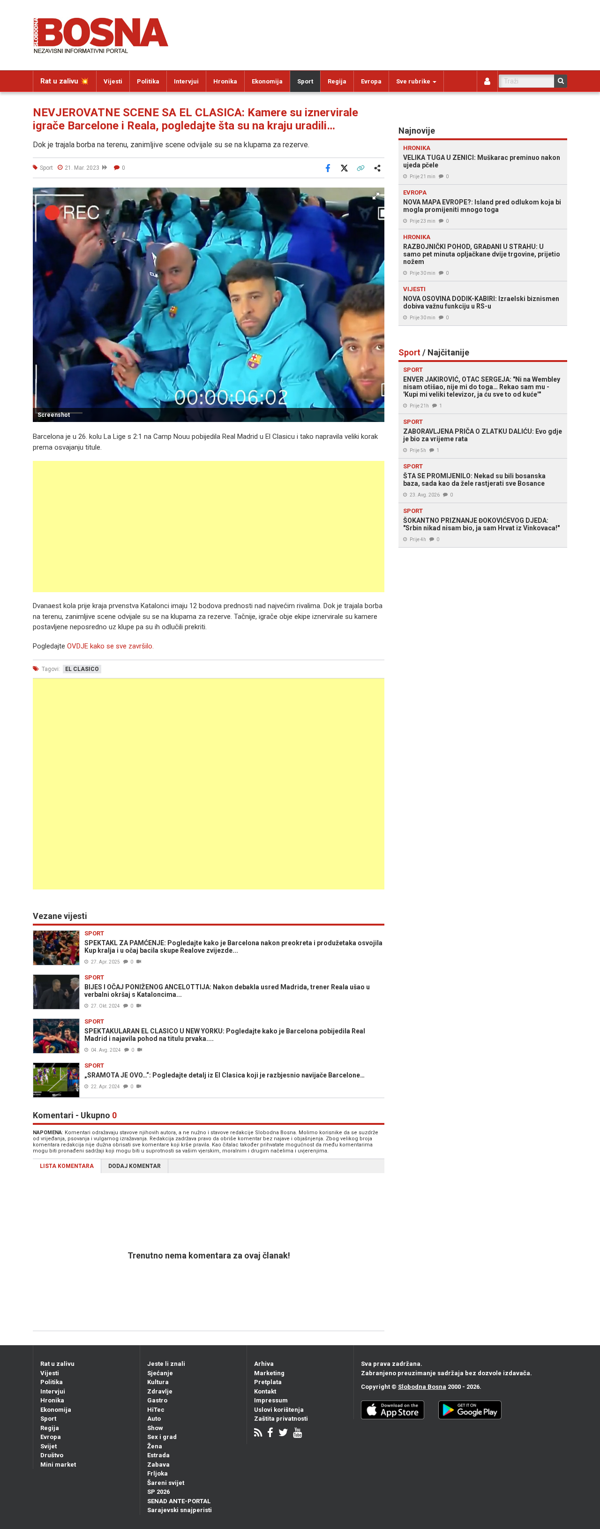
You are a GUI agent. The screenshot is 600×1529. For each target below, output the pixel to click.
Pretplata (268, 1382)
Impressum (271, 1400)
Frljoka (157, 1473)
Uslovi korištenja (279, 1409)
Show (155, 1427)
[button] (375, 195)
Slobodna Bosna (422, 1386)
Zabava (158, 1464)
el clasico (82, 669)
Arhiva (264, 1363)
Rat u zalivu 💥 (64, 81)
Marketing (269, 1373)
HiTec (156, 1409)
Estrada (158, 1455)
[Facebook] (270, 1433)
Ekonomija (267, 81)
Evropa (371, 81)
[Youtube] (297, 1433)
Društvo (51, 1455)
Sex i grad (162, 1436)
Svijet (48, 1446)
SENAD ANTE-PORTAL (178, 1501)
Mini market (58, 1464)
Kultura (158, 1382)
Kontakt (265, 1391)
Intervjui (186, 81)
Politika (148, 81)
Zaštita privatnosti (281, 1418)
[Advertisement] (208, 526)
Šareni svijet (165, 1482)
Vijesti (113, 81)
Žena (154, 1446)
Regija (337, 81)
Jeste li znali (166, 1363)
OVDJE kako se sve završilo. (110, 646)
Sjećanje (160, 1373)
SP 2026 (158, 1491)
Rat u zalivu (57, 1363)
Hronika (225, 81)
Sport (305, 81)
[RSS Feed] (258, 1433)
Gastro (157, 1400)
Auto (154, 1418)
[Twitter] (283, 1433)
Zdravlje (159, 1391)
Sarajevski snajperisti (179, 1510)
